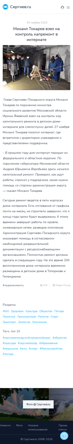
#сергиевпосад (27, 343)
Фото (19, 425)
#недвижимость (13, 285)
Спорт (54, 317)
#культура (9, 343)
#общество (60, 338)
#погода (8, 354)
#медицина (10, 348)
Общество (45, 311)
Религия (43, 317)
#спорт (33, 348)
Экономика (39, 322)
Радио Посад (63, 285)
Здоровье (17, 311)
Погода (59, 311)
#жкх (23, 348)
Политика (9, 317)
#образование (48, 343)
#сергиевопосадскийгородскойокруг (27, 338)
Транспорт (9, 322)
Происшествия (26, 317)
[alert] (64, 436)
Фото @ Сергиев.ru (38, 404)
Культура (31, 311)
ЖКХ (6, 311)
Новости (5, 425)
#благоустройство (51, 348)
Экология (24, 322)
